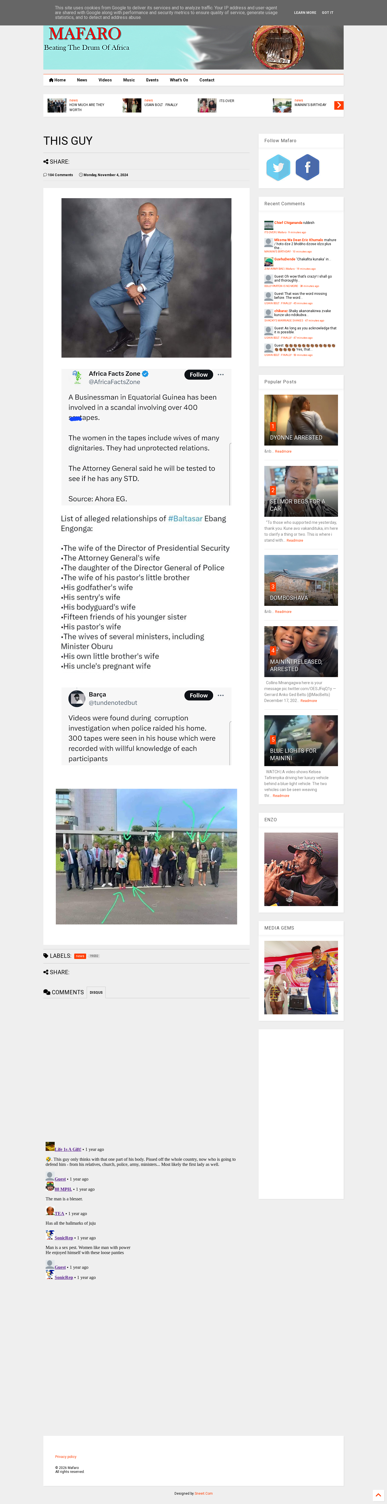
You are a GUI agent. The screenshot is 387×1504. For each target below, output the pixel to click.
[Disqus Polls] (146, 1069)
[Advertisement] (301, 1114)
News (82, 80)
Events (152, 80)
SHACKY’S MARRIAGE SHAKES (283, 320)
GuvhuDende (284, 259)
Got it (327, 13)
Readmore (283, 451)
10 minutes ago (302, 251)
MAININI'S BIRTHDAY (277, 251)
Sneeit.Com (204, 1494)
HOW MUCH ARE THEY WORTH (237, 107)
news (148, 100)
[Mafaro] (193, 67)
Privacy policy (65, 1457)
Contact (206, 80)
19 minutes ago (306, 268)
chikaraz (281, 311)
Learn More (305, 13)
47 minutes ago (314, 320)
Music (129, 80)
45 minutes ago (303, 303)
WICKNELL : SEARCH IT (162, 105)
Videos (105, 80)
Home (60, 80)
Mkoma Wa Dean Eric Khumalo (298, 240)
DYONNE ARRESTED (296, 437)
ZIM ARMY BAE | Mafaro (279, 268)
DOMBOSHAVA (289, 598)
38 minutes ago (309, 286)
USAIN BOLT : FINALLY (311, 105)
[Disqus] (146, 1210)
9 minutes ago (297, 232)
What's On (179, 80)
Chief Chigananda (288, 223)
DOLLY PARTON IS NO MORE (281, 286)
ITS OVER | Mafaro (275, 232)
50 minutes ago (303, 354)
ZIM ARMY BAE (81, 101)
